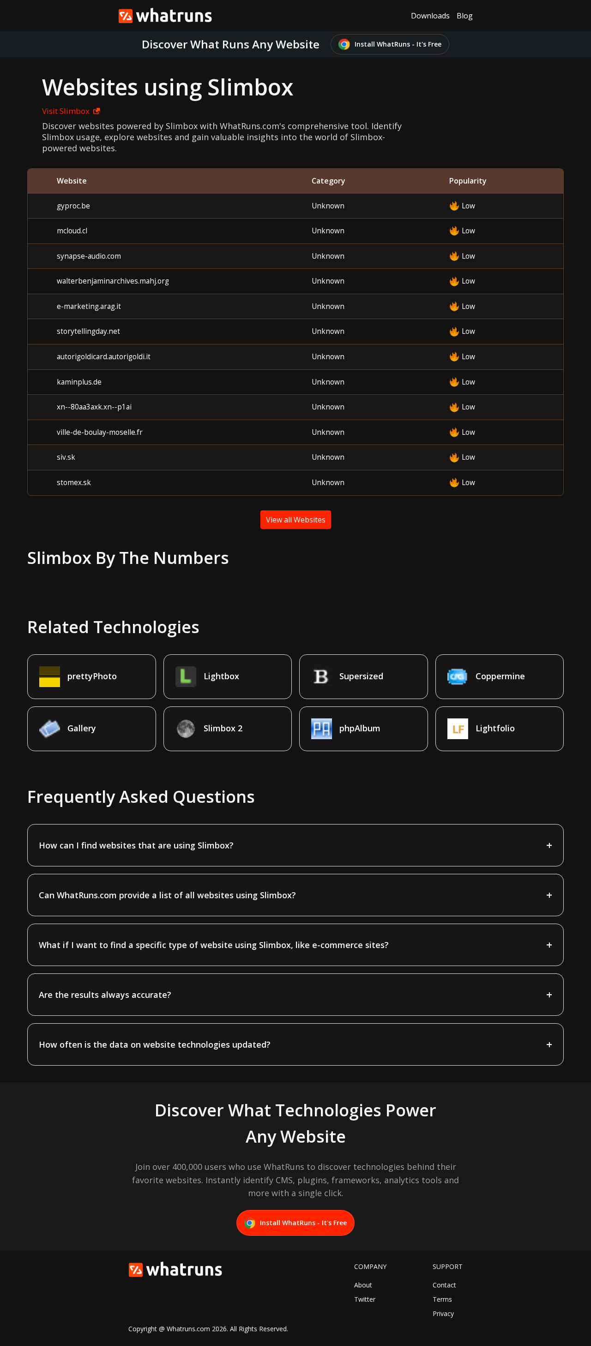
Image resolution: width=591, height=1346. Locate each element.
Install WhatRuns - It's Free (398, 44)
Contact (444, 1285)
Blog (465, 16)
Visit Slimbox (66, 111)
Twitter (364, 1299)
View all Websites (296, 520)
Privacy (443, 1313)
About (363, 1285)
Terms (442, 1299)
